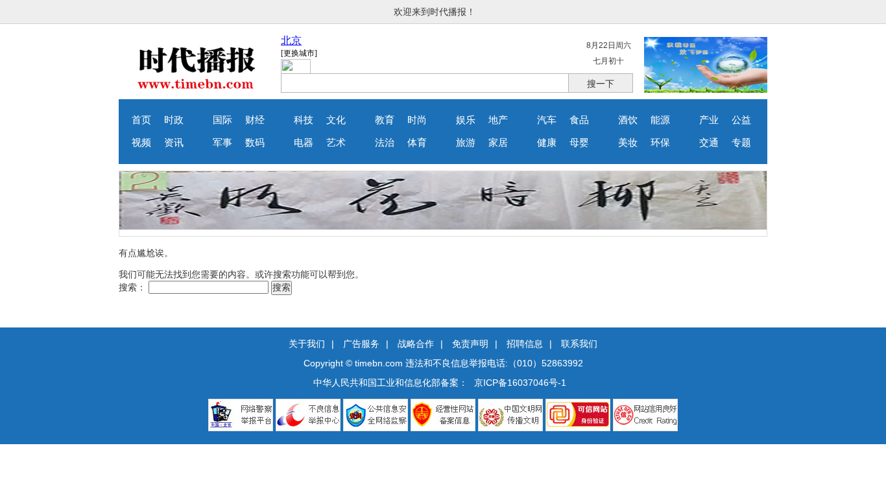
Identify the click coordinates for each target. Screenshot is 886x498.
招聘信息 (525, 343)
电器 (303, 142)
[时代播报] (197, 89)
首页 (141, 120)
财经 (255, 120)
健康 (547, 142)
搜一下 (600, 83)
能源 (660, 120)
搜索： (132, 287)
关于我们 (307, 343)
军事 (222, 142)
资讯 (174, 142)
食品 (579, 120)
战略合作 (416, 343)
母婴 (579, 142)
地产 (498, 120)
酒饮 (628, 120)
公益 (741, 120)
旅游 (465, 142)
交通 (709, 142)
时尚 (417, 120)
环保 (660, 142)
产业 (709, 120)
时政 (174, 120)
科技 (303, 120)
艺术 (336, 142)
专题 (741, 142)
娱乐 (465, 120)
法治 (384, 142)
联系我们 (579, 343)
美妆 (628, 142)
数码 (255, 142)
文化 (336, 120)
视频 (141, 142)
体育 (417, 142)
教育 (384, 120)
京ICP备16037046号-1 (520, 382)
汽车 (547, 120)
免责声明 (470, 343)
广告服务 (361, 343)
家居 (498, 142)
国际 (222, 120)
